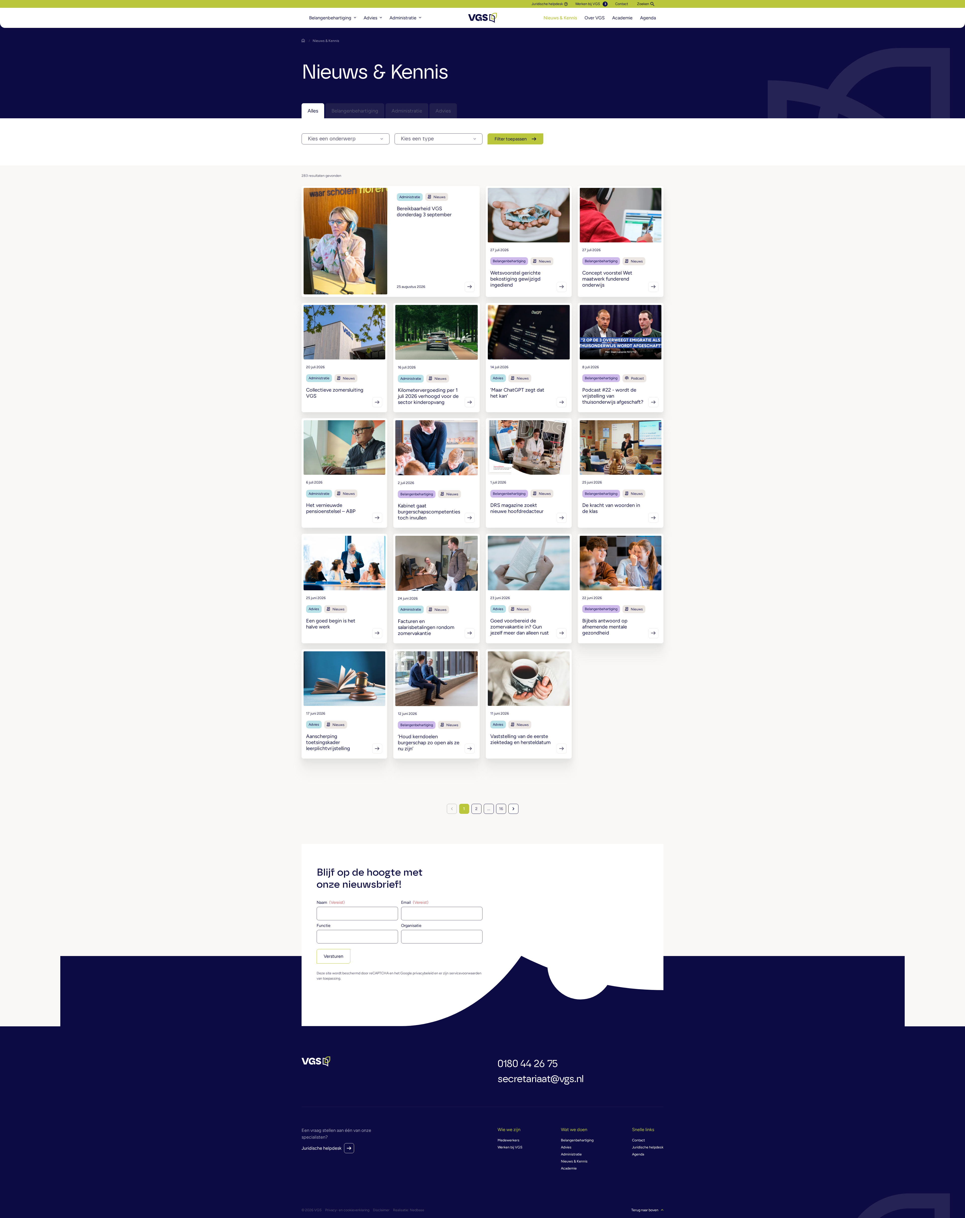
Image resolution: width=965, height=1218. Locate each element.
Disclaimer (381, 1210)
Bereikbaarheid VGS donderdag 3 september (424, 211)
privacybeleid (423, 973)
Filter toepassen (511, 139)
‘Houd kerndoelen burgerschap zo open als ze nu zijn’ (428, 742)
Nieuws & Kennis (560, 18)
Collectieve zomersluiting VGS (334, 393)
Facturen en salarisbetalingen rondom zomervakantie (426, 627)
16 (501, 808)
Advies (370, 18)
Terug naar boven (644, 1210)
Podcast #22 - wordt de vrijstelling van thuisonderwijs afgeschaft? (612, 396)
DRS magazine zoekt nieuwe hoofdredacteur (517, 508)
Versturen (333, 956)
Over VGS (595, 18)
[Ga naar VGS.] (304, 41)
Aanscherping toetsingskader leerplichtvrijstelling (328, 742)
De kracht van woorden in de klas (611, 508)
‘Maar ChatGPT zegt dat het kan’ (517, 393)
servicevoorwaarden (465, 973)
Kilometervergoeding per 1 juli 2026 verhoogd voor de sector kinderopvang (428, 396)
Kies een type (417, 138)
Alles (313, 111)
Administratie (403, 18)
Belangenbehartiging (330, 18)
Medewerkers (508, 1140)
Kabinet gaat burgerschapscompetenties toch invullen (429, 512)
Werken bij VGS (587, 4)
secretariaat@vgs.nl (541, 1079)
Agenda (648, 18)
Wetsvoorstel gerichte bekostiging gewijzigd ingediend (515, 279)
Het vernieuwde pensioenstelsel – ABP (331, 508)
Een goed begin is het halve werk (330, 624)
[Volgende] (513, 809)
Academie (622, 18)
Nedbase (417, 1210)
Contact (621, 4)
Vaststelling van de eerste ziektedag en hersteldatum (520, 739)
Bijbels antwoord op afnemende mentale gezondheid (605, 627)
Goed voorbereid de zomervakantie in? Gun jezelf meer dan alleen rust (519, 627)
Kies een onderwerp (332, 138)
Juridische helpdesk (547, 4)
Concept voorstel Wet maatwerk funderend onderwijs (607, 279)
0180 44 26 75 (528, 1064)
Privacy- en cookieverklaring (347, 1210)
